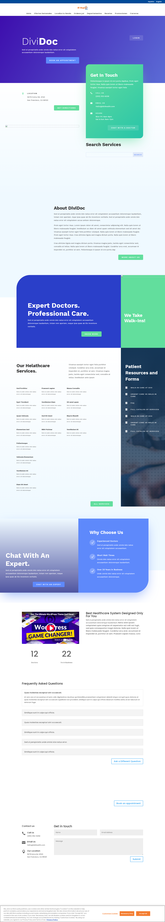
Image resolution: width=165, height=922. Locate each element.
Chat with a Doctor (123, 128)
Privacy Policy (52, 920)
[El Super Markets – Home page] (83, 8)
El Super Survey (125, 894)
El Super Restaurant (95, 900)
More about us (131, 257)
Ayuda (122, 885)
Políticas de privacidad (128, 888)
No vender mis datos (127, 900)
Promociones (121, 14)
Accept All (143, 913)
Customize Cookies (127, 897)
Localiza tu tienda (63, 14)
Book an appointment (62, 60)
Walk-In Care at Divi (141, 388)
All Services (101, 504)
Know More (91, 334)
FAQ (132, 403)
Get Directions (66, 108)
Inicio (28, 14)
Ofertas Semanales (43, 14)
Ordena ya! (79, 14)
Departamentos (94, 14)
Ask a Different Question (127, 761)
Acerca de (91, 885)
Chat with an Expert (48, 584)
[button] (50, 628)
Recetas (108, 14)
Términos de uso (126, 891)
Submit (137, 859)
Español (151, 2)
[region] (82, 914)
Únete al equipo (93, 891)
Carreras (134, 14)
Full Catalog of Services (145, 409)
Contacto (91, 888)
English (159, 2)
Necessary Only (127, 913)
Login (136, 38)
